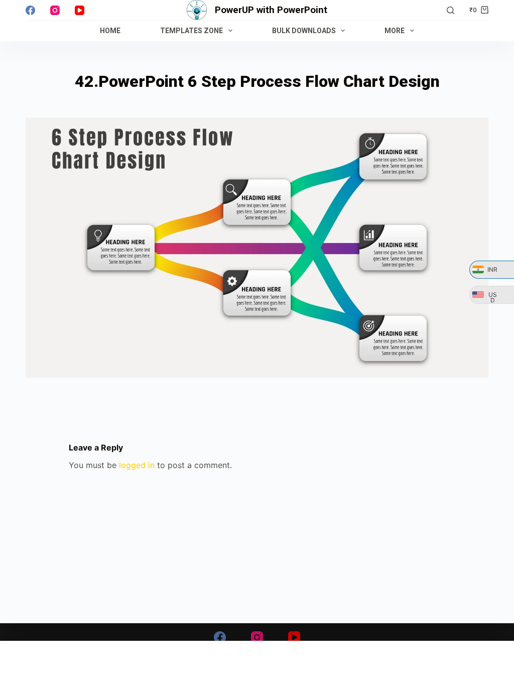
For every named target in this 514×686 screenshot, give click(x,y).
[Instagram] (55, 10)
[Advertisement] (257, 663)
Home (110, 31)
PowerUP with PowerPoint (271, 10)
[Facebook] (30, 10)
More (394, 31)
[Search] (450, 10)
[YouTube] (79, 10)
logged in (137, 465)
